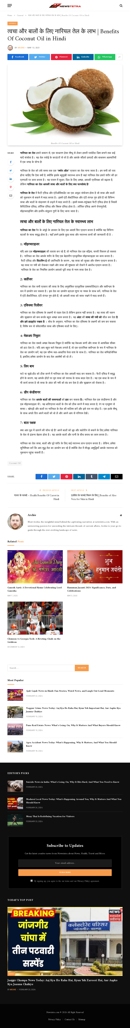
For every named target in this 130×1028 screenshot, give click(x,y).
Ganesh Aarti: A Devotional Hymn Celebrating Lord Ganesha (34, 589)
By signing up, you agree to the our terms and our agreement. (67, 881)
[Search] (121, 5)
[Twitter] (10, 170)
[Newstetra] (65, 5)
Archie (21, 48)
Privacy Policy (83, 881)
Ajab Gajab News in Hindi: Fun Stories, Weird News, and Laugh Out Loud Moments (70, 691)
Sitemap (81, 1020)
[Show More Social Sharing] (119, 57)
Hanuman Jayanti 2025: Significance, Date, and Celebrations (91, 589)
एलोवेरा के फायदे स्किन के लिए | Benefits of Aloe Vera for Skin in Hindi (93, 497)
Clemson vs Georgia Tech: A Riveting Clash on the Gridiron (33, 640)
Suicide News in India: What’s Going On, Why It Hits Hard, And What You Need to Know (72, 782)
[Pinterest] (10, 187)
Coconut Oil (14, 463)
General (12, 23)
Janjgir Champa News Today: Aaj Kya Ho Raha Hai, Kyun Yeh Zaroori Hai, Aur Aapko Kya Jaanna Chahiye (62, 982)
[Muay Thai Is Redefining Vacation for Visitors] (15, 820)
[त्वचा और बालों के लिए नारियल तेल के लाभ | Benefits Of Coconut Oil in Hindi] (65, 102)
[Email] (10, 195)
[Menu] (9, 5)
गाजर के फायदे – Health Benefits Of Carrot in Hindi (36, 497)
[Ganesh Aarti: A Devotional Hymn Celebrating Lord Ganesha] (35, 566)
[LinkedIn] (10, 179)
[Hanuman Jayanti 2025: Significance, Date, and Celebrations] (95, 566)
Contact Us (69, 1020)
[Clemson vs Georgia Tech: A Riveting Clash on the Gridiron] (35, 618)
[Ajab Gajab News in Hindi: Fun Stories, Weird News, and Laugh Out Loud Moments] (15, 695)
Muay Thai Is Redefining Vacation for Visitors (50, 816)
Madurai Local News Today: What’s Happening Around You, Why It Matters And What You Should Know (73, 801)
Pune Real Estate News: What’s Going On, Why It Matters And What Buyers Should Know (73, 725)
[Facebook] (10, 162)
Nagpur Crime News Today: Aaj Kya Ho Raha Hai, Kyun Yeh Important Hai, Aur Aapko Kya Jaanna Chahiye (73, 710)
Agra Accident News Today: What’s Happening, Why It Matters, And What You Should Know (71, 744)
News (11, 974)
